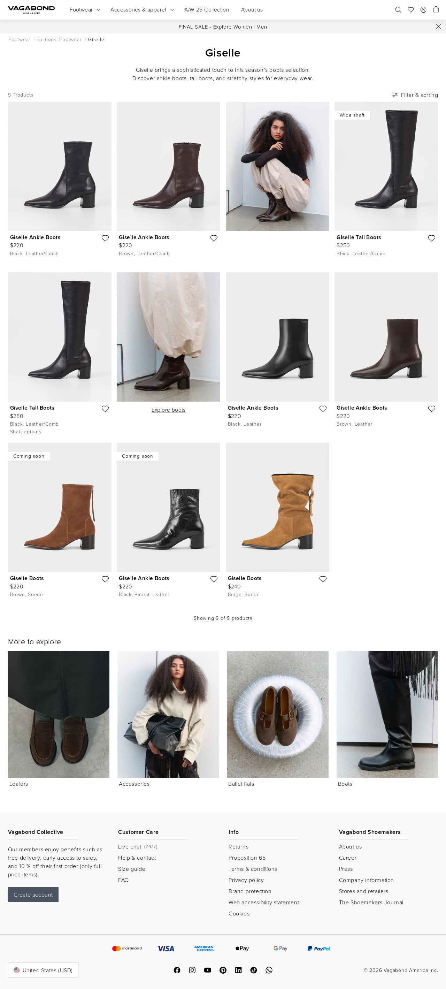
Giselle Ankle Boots (35, 237)
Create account (33, 894)
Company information (366, 880)
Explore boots (169, 409)
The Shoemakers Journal (371, 902)
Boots (345, 784)
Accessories (134, 784)
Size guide (131, 869)
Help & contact (137, 857)
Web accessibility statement (264, 902)
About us (350, 846)
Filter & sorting (419, 95)
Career (348, 857)
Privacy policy (246, 880)
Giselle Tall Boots (359, 237)
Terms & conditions (253, 869)
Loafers (18, 784)
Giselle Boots (27, 578)
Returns (238, 846)
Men (261, 26)
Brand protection (250, 891)
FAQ (123, 880)
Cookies (239, 913)
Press (346, 869)
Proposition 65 (247, 857)
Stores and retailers (364, 891)
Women (242, 26)
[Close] (438, 26)
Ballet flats (241, 784)
